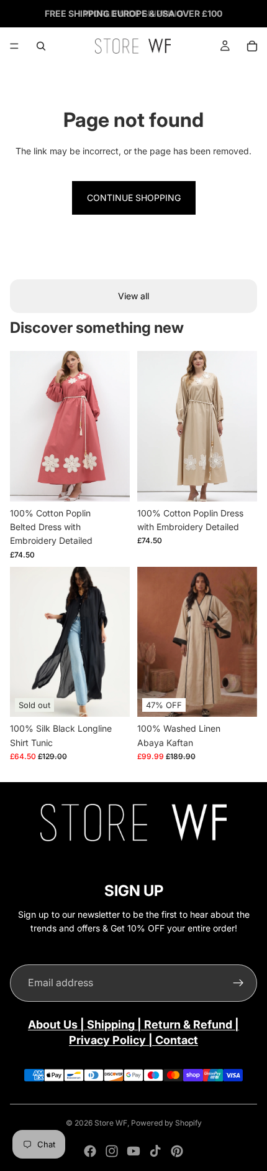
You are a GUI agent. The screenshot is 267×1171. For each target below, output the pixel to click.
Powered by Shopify (166, 1122)
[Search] (41, 46)
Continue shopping (134, 197)
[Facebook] (90, 1151)
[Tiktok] (155, 1151)
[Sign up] (238, 983)
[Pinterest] (177, 1151)
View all (133, 296)
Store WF (110, 1122)
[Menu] (14, 46)
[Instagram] (111, 1151)
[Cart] (252, 46)
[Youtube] (133, 1151)
